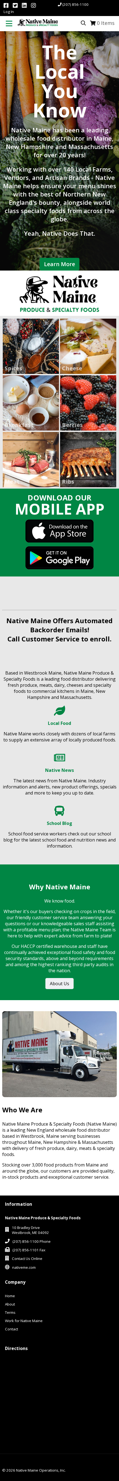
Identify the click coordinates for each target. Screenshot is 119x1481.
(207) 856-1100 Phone (31, 1241)
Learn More (59, 264)
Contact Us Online (27, 1258)
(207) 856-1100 (75, 4)
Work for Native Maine (24, 1320)
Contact (11, 1329)
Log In (9, 11)
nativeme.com (24, 1267)
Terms (10, 1312)
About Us (59, 984)
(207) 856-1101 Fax (28, 1249)
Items (106, 23)
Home (10, 1295)
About (10, 1304)
